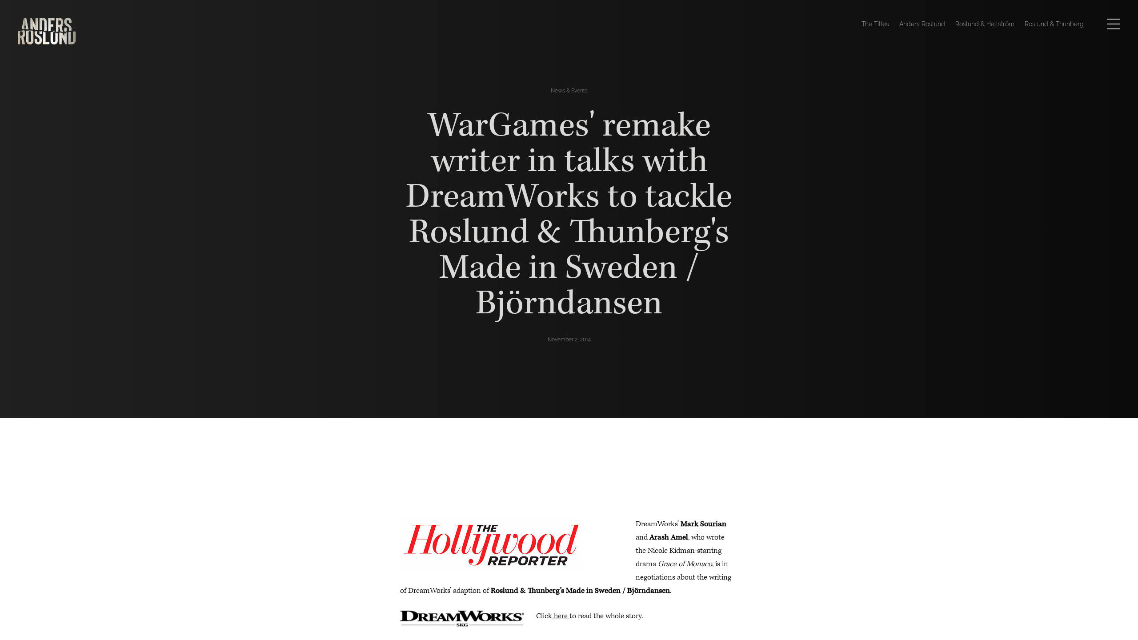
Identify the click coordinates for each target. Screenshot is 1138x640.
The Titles (875, 24)
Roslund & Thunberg (1054, 24)
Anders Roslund (922, 24)
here (560, 616)
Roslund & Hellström (984, 24)
